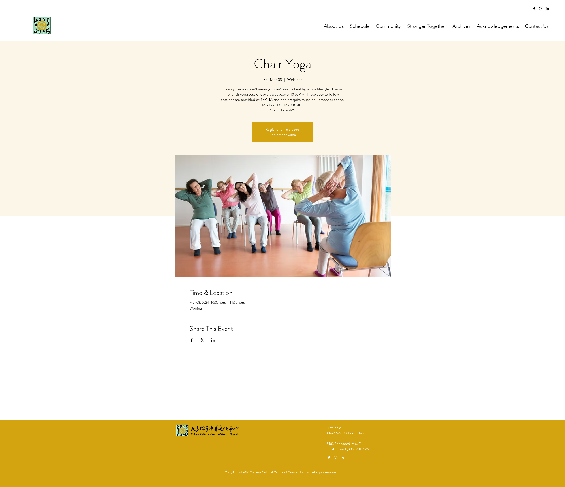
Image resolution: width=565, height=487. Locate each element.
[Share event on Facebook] (192, 340)
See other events (282, 135)
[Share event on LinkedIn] (213, 340)
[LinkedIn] (547, 8)
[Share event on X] (202, 340)
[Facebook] (534, 8)
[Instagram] (541, 8)
